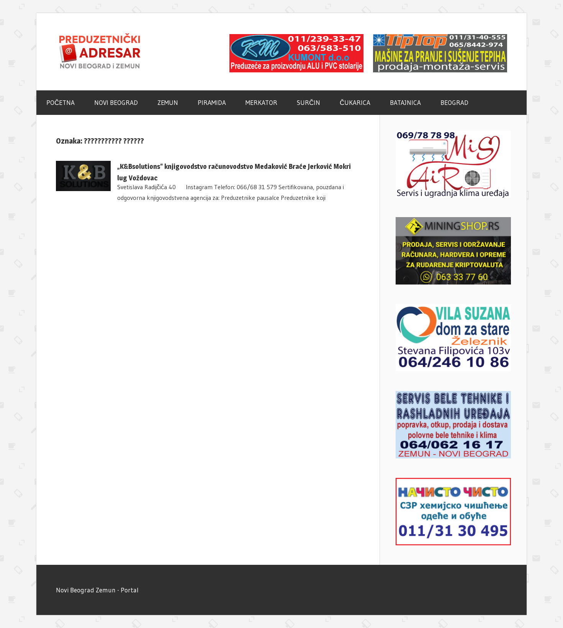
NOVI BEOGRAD (116, 102)
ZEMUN (167, 102)
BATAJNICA (405, 102)
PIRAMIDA (212, 102)
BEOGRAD (454, 102)
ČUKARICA (355, 102)
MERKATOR (261, 102)
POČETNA (60, 102)
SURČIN (308, 102)
